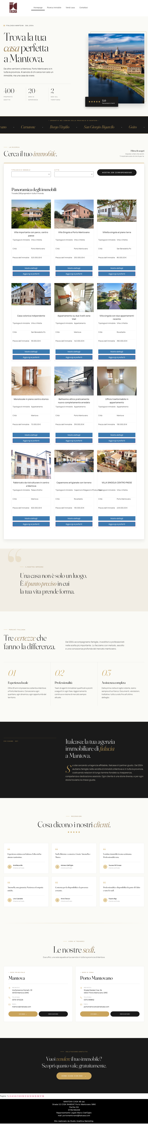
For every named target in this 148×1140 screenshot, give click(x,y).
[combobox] (30, 175)
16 (38, 1096)
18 (43, 1096)
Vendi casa (70, 7)
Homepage (38, 7)
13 (30, 1096)
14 (33, 1096)
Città (56, 169)
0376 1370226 (17, 1000)
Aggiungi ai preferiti (31, 274)
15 (35, 1096)
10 (23, 1096)
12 (28, 1096)
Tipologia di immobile (20, 169)
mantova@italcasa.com (21, 1006)
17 (40, 1096)
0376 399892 (89, 1000)
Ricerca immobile (54, 7)
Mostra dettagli (31, 268)
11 (25, 1096)
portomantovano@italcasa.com (96, 1006)
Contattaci (83, 7)
